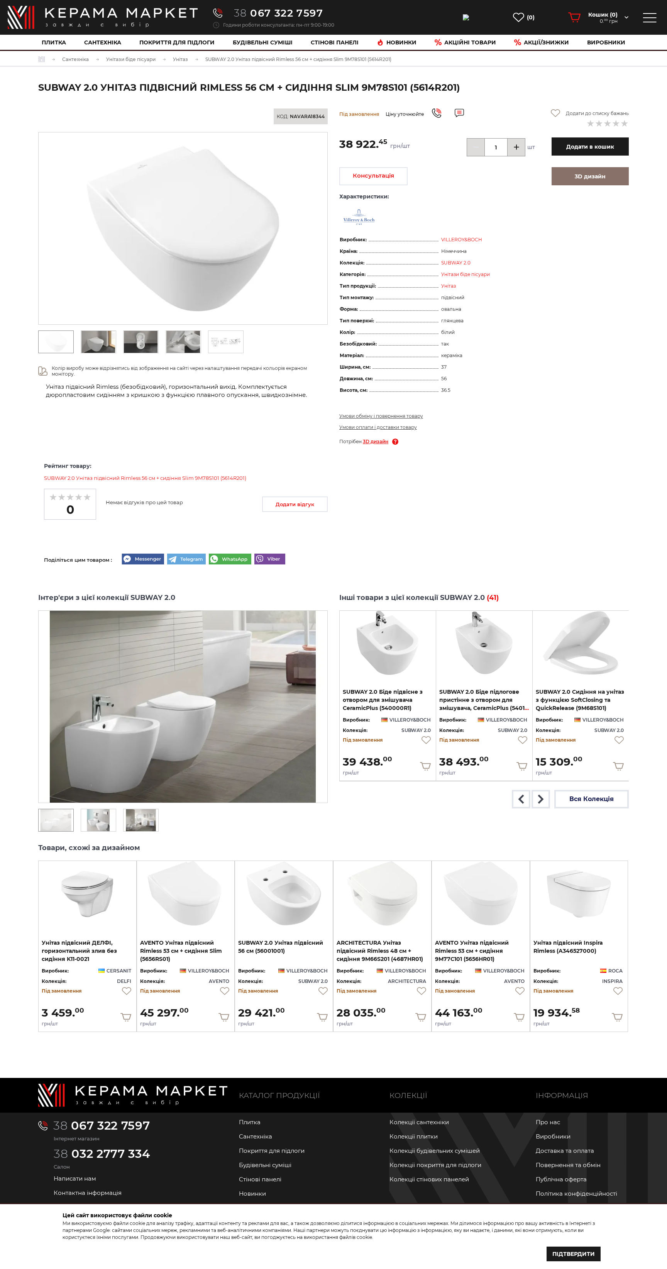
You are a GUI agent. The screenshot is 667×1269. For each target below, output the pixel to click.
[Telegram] (186, 560)
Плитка (54, 42)
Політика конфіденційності (576, 1193)
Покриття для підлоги (177, 42)
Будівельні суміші (263, 42)
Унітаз (448, 286)
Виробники (606, 42)
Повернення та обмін (568, 1165)
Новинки (401, 42)
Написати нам (75, 1178)
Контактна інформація (88, 1192)
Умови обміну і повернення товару (381, 416)
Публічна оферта (561, 1179)
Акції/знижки (546, 42)
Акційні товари (470, 42)
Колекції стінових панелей (429, 1179)
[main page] (103, 17)
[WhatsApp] (230, 560)
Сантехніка (102, 42)
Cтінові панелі (335, 42)
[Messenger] (143, 560)
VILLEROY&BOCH (461, 239)
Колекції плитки (413, 1136)
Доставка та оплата (565, 1150)
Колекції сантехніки (419, 1122)
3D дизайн (375, 441)
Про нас (548, 1122)
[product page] (388, 643)
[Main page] (132, 1095)
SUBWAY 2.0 (456, 263)
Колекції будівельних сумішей (434, 1150)
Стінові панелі (260, 1179)
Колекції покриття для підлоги (435, 1165)
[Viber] (269, 560)
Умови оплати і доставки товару (378, 427)
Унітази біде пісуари (465, 274)
